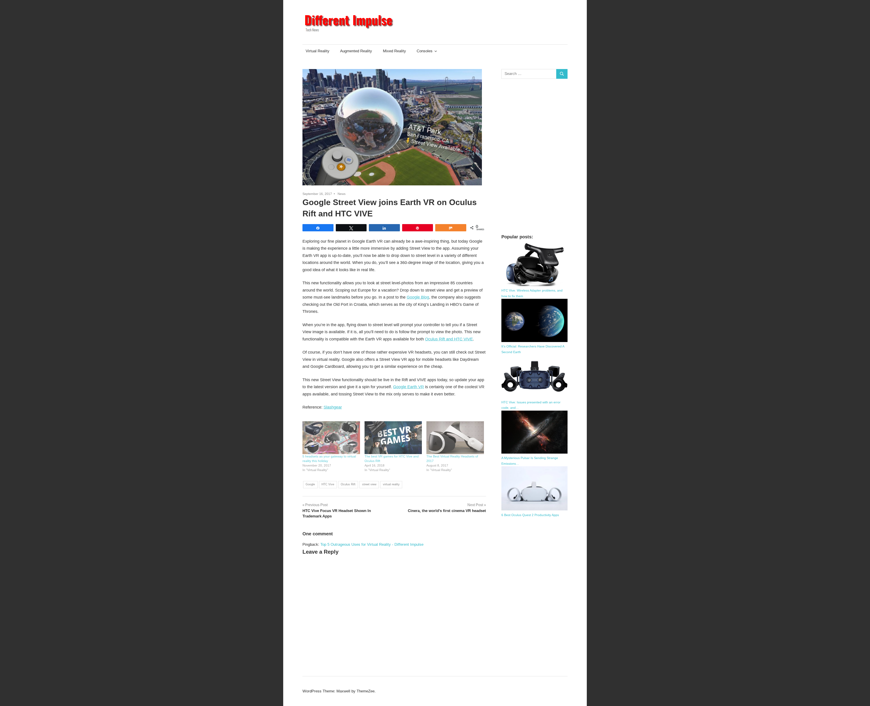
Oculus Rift (348, 484)
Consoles (425, 51)
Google (310, 484)
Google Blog (418, 297)
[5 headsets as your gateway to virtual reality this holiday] (331, 437)
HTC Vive (327, 484)
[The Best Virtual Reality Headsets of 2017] (455, 437)
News (342, 194)
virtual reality (391, 484)
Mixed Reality (394, 51)
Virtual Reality (317, 51)
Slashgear (333, 407)
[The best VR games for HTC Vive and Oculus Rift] (393, 437)
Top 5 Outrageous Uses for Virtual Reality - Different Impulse (371, 544)
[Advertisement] (534, 156)
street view (369, 484)
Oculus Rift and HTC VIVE (449, 339)
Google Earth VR (408, 387)
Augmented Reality (356, 51)
